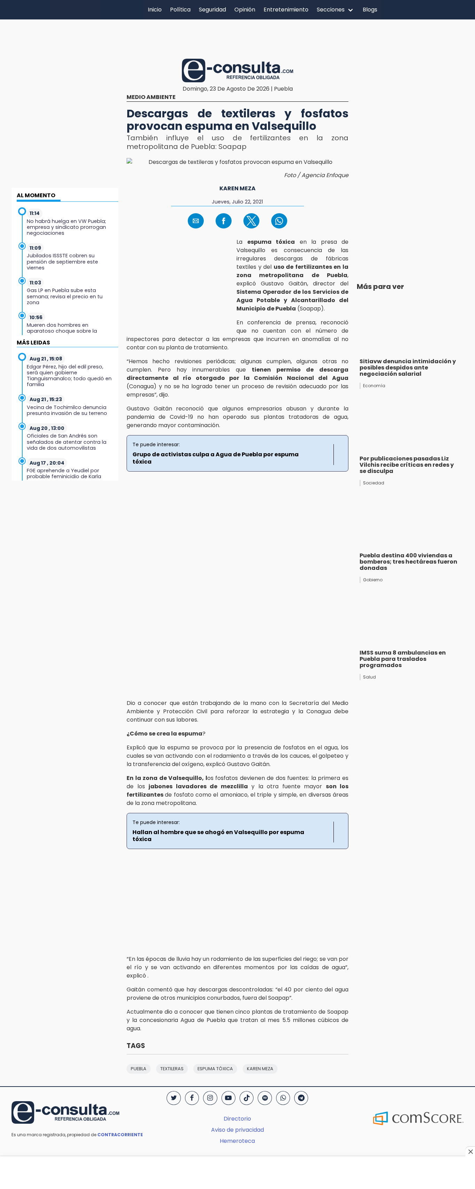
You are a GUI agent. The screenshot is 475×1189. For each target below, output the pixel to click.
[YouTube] (228, 1098)
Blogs (370, 10)
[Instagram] (210, 1098)
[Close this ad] (470, 1151)
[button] (196, 220)
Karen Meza (237, 188)
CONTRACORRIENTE (120, 1135)
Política (180, 10)
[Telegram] (301, 1098)
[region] (237, 37)
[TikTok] (246, 1098)
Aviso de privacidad (237, 1130)
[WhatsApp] (283, 1098)
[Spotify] (265, 1098)
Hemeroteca (237, 1141)
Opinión (244, 10)
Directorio (237, 1119)
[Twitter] (173, 1098)
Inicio (155, 10)
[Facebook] (192, 1098)
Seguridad (212, 10)
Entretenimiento (286, 10)
